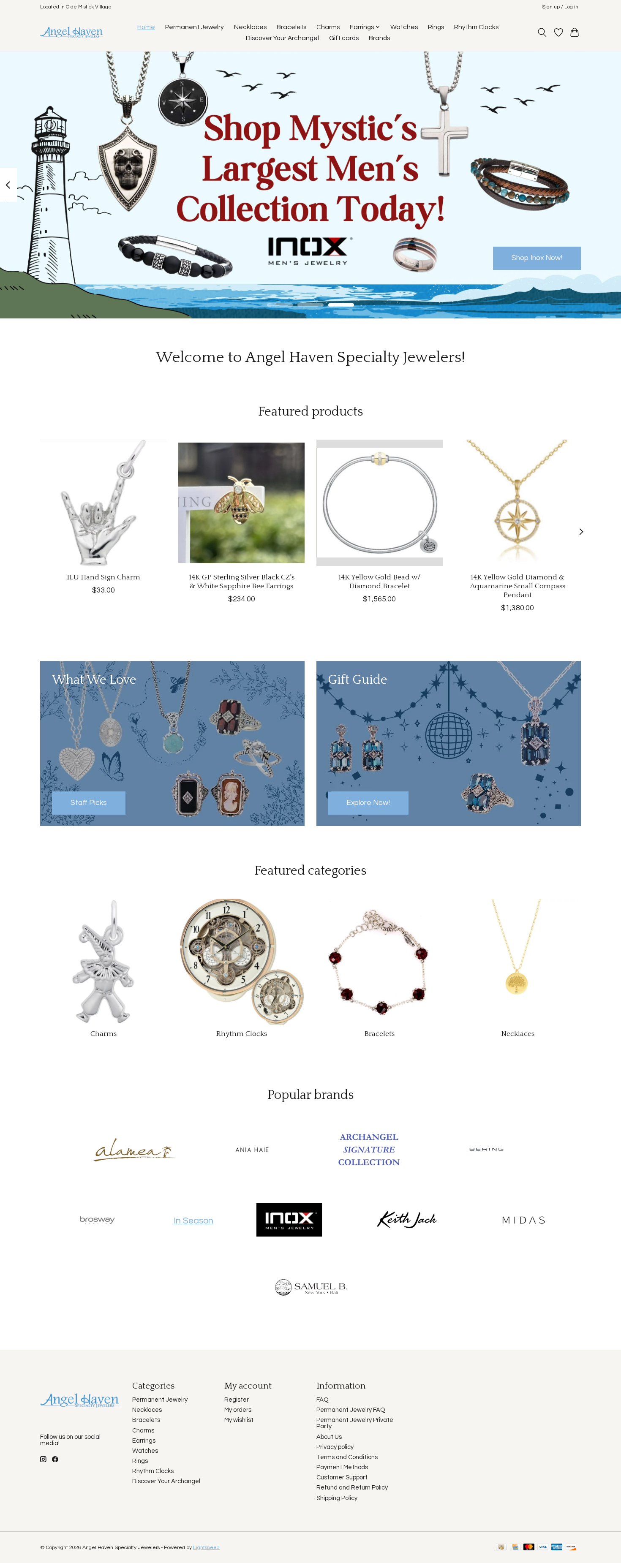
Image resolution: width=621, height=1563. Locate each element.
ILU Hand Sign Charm (103, 577)
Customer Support (342, 1477)
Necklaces (250, 27)
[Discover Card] (571, 1548)
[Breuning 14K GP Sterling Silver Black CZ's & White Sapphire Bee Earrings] (241, 503)
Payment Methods (342, 1467)
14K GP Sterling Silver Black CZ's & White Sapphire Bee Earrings (241, 581)
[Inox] (289, 1220)
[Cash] (501, 1548)
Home (146, 27)
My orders (237, 1410)
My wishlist (238, 1420)
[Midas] (524, 1220)
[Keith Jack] (406, 1220)
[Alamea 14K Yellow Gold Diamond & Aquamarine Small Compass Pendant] (518, 503)
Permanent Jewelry (194, 27)
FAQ (322, 1400)
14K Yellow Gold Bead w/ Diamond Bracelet (379, 581)
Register (236, 1400)
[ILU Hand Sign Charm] (103, 503)
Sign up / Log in (560, 7)
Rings (436, 27)
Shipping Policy (336, 1498)
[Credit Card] (515, 1548)
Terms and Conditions (347, 1457)
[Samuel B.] (310, 1290)
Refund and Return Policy (352, 1487)
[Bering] (486, 1150)
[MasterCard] (528, 1548)
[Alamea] (135, 1150)
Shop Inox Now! (537, 257)
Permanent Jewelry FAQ (350, 1410)
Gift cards (344, 38)
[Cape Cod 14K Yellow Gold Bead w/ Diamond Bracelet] (379, 503)
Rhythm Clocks (476, 27)
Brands (379, 38)
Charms (328, 27)
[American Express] (556, 1548)
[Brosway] (97, 1220)
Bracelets (291, 27)
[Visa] (542, 1548)
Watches (404, 27)
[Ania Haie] (252, 1150)
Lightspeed (206, 1547)
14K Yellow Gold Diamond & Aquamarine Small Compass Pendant (517, 586)
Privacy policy (335, 1447)
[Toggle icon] (542, 32)
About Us (329, 1437)
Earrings (143, 1441)
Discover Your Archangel (282, 38)
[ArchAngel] (369, 1150)
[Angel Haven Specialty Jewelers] (72, 32)
